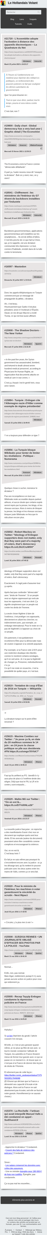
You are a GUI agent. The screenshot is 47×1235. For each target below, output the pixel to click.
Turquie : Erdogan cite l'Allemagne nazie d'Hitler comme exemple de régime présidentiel (23, 403)
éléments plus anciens (22, 1200)
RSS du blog (16, 1232)
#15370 (8, 1111)
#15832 (8, 532)
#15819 (8, 685)
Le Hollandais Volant (22, 2)
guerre (38, 344)
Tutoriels (18, 24)
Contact (19, 1230)
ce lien (10, 1036)
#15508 (8, 936)
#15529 (8, 799)
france (39, 762)
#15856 (8, 450)
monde (38, 557)
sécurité (38, 61)
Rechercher (38, 12)
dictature (27, 61)
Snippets (33, 19)
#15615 (8, 736)
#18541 (8, 192)
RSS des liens (28, 1232)
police (39, 953)
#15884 (8, 400)
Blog (12, 19)
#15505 (8, 996)
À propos (8, 1230)
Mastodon (20, 266)
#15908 (8, 330)
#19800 (8, 125)
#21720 (8, 38)
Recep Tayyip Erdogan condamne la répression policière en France (22, 999)
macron (23, 145)
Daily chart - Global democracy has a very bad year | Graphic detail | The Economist (23, 128)
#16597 (8, 266)
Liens (22, 19)
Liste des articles (28, 1234)
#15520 (8, 886)
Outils (29, 24)
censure (27, 472)
